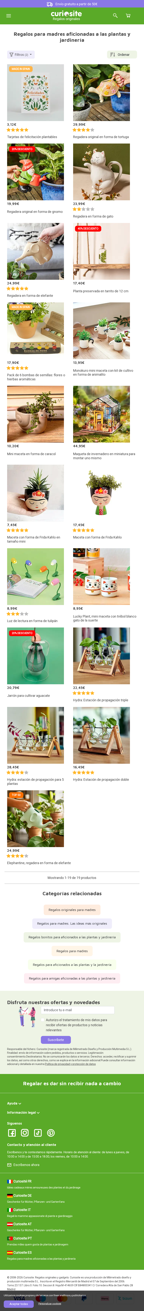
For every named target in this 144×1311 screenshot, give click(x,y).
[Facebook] (12, 1133)
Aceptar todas (19, 1304)
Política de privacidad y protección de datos (70, 1064)
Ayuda (12, 1103)
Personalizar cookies (49, 1303)
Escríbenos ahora (26, 1165)
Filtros (21, 55)
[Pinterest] (51, 1133)
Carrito (128, 15)
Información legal (21, 1112)
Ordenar (124, 55)
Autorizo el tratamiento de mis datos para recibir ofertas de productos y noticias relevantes (76, 1025)
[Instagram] (25, 1133)
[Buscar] (115, 16)
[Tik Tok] (38, 1133)
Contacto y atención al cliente (31, 1145)
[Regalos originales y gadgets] (66, 13)
